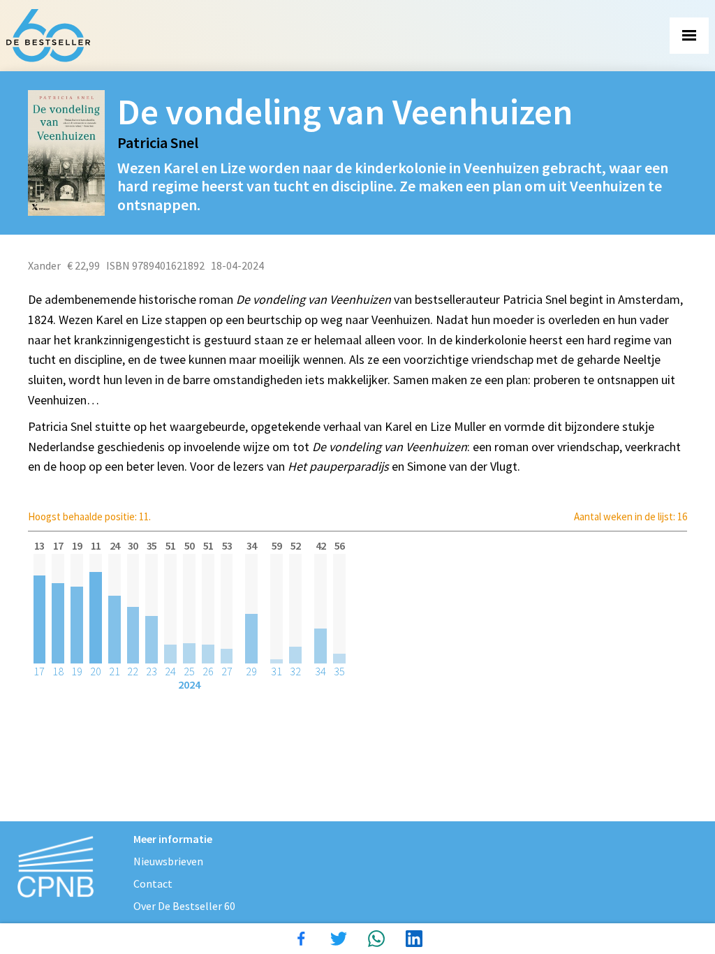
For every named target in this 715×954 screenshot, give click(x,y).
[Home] (48, 35)
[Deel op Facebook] (301, 938)
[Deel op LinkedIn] (414, 938)
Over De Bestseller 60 (184, 906)
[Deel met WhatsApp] (376, 938)
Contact (152, 883)
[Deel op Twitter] (338, 938)
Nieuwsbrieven (168, 861)
